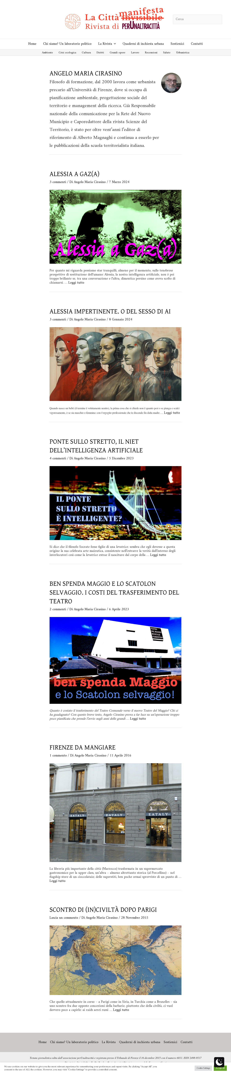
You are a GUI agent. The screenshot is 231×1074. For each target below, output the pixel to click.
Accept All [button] (220, 1068)
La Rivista (105, 44)
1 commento (58, 756)
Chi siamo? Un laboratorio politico (67, 44)
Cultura (86, 52)
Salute (166, 52)
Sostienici (177, 44)
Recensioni (151, 52)
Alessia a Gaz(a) (74, 174)
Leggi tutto (76, 283)
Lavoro (135, 52)
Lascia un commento (64, 918)
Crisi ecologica (67, 52)
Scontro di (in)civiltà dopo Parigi (103, 910)
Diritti (100, 52)
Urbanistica (182, 52)
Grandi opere (117, 52)
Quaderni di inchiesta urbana (143, 44)
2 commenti (58, 609)
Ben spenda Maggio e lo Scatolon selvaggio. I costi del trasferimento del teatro (114, 592)
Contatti (197, 44)
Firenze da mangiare (83, 747)
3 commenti (58, 182)
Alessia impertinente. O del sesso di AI (110, 311)
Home (32, 44)
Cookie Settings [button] (203, 1068)
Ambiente (47, 52)
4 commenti (58, 459)
